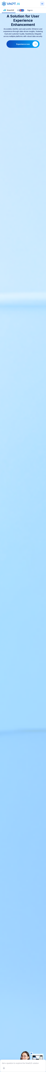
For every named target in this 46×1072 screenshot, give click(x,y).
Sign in (30, 10)
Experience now (23, 44)
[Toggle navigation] (42, 4)
